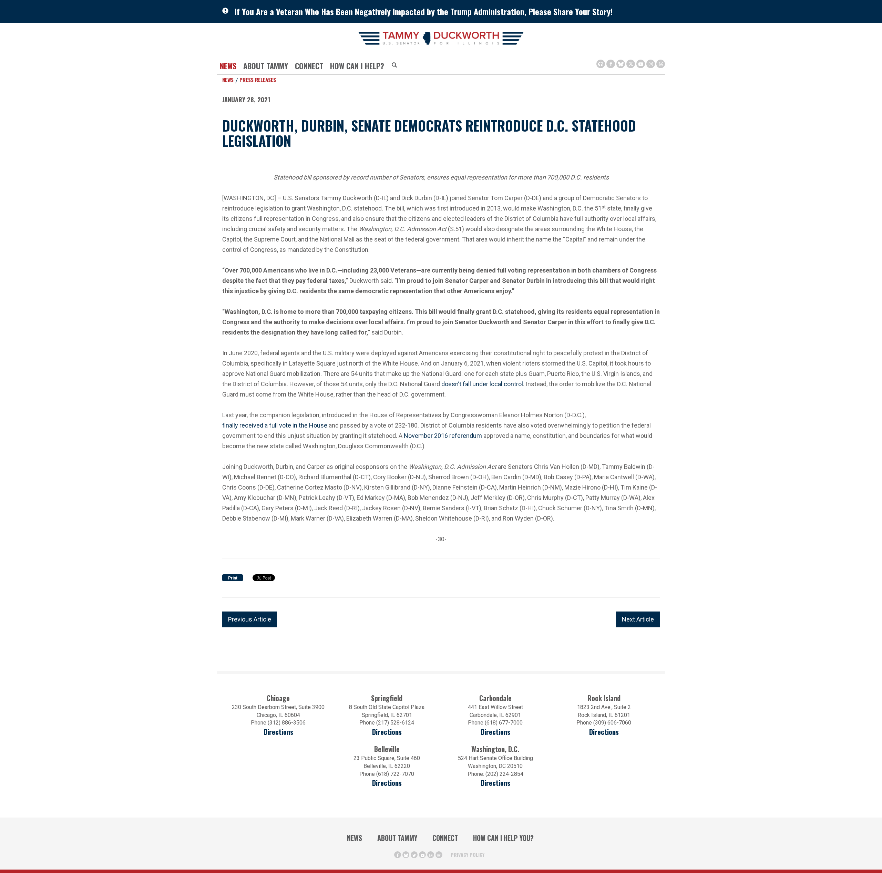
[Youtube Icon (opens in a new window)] (640, 64)
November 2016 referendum (443, 435)
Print (232, 578)
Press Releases (257, 79)
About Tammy (397, 838)
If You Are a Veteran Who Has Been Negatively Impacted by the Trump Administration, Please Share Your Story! (424, 11)
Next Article (638, 619)
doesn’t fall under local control (482, 383)
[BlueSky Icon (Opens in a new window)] (620, 64)
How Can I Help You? (503, 838)
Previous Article (249, 619)
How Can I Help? (357, 65)
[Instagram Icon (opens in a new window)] (650, 64)
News (228, 65)
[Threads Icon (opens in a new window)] (660, 64)
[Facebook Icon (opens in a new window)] (610, 64)
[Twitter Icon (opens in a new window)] (630, 64)
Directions (278, 732)
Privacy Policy (467, 854)
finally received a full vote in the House (274, 424)
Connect (309, 65)
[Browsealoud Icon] (600, 64)
